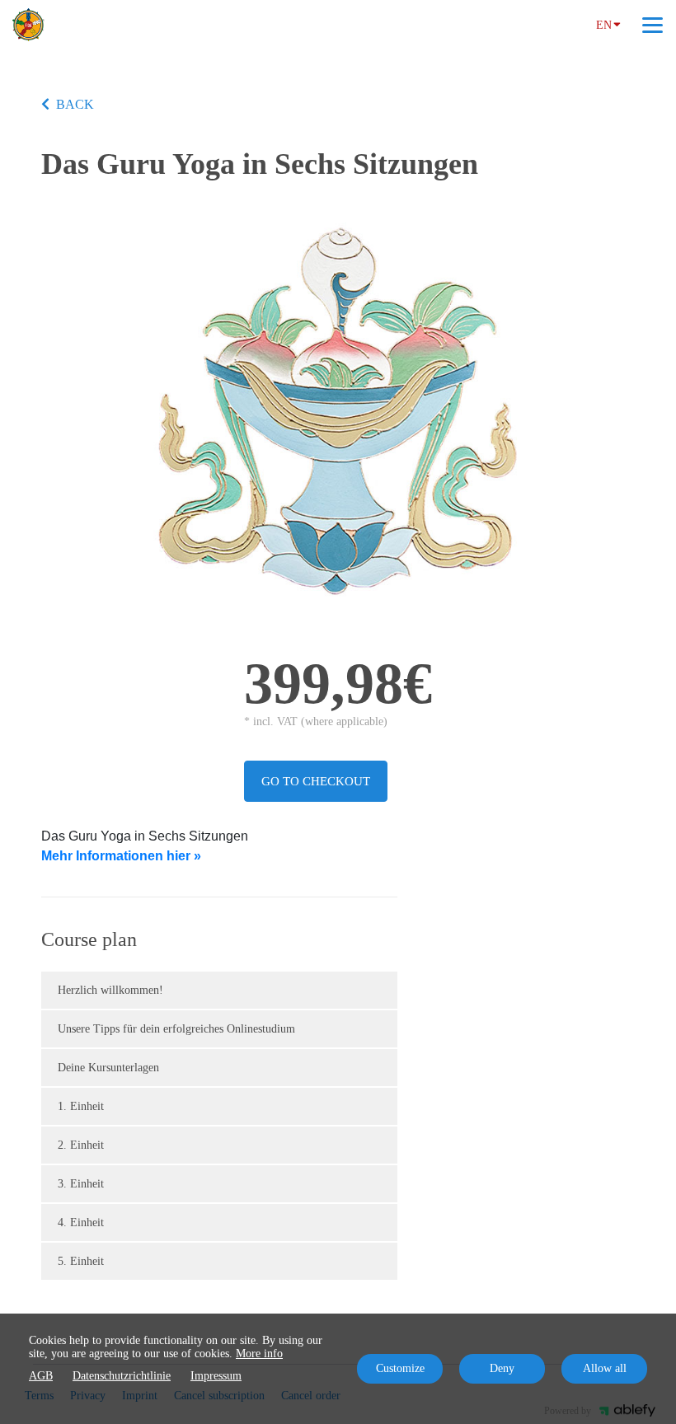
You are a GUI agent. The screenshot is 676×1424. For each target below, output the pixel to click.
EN (604, 25)
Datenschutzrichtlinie (122, 1376)
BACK (75, 104)
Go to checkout (315, 781)
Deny (502, 1368)
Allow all (605, 1368)
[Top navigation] (652, 24)
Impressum (216, 1376)
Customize (400, 1368)
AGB (41, 1376)
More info (259, 1353)
